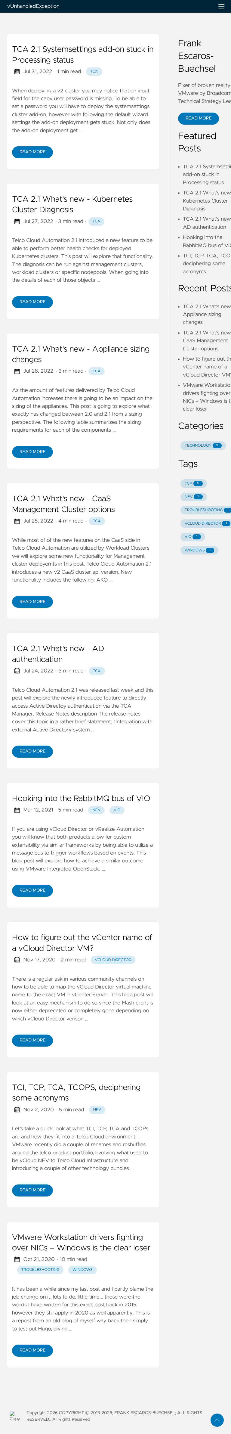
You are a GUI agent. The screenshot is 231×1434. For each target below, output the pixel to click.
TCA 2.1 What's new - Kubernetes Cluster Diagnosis (72, 205)
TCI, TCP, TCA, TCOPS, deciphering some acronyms (76, 1093)
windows (82, 1270)
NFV (96, 810)
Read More (32, 152)
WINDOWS (198, 550)
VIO (117, 810)
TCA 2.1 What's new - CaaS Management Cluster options (63, 504)
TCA (94, 71)
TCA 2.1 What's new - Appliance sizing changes (80, 355)
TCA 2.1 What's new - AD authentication (58, 654)
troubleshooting (40, 1270)
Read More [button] (198, 118)
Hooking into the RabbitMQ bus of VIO (81, 799)
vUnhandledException (33, 6)
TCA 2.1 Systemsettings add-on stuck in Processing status (82, 55)
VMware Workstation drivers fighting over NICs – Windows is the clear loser (81, 1243)
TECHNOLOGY (201, 446)
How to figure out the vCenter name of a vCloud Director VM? (82, 943)
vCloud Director (113, 960)
